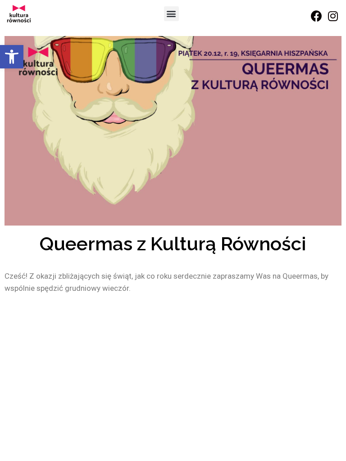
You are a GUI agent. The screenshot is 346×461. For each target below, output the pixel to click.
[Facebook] (316, 16)
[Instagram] (333, 16)
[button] (11, 56)
